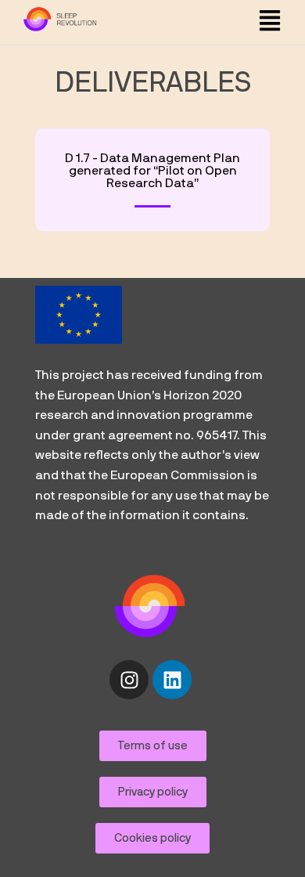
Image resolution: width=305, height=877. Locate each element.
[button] (269, 22)
